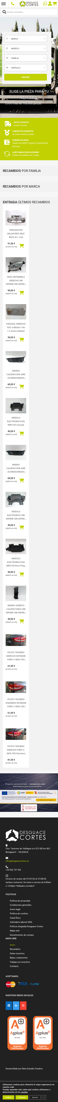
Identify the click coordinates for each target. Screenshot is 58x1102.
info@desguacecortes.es (17, 861)
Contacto (14, 966)
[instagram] (23, 1005)
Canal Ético (15, 918)
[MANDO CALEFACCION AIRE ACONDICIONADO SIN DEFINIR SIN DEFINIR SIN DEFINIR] (16, 452)
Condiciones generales (20, 905)
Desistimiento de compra (22, 935)
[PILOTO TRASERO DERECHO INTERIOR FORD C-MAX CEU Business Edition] (16, 640)
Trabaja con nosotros (20, 962)
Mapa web (14, 930)
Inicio (12, 945)
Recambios (15, 949)
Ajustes (35, 1097)
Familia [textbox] (15, 58)
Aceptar (8, 1097)
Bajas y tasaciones (19, 957)
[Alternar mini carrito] (55, 4)
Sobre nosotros (17, 953)
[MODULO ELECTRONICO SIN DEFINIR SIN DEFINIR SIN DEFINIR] (16, 499)
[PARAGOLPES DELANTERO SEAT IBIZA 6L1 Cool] (16, 218)
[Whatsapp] (45, 3)
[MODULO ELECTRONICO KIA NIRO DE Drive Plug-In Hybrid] (16, 546)
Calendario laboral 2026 (21, 922)
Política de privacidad (20, 901)
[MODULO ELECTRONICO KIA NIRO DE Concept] (16, 405)
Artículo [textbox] (15, 68)
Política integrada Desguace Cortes (26, 926)
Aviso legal (15, 909)
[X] (16, 1005)
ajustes (24, 1092)
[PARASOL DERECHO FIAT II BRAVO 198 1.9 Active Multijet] (16, 312)
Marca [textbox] (14, 39)
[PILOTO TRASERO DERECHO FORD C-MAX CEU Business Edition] (16, 734)
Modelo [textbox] (15, 48)
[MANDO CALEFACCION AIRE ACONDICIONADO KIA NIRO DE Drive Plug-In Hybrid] (16, 358)
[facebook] (9, 1005)
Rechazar (21, 1097)
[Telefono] (13, 4)
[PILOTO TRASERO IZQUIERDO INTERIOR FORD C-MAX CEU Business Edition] (16, 687)
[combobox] (25, 38)
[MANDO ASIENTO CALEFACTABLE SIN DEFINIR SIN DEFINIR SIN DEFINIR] (16, 593)
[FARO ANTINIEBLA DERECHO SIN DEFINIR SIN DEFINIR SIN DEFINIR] (16, 265)
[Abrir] (3, 4)
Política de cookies (19, 913)
